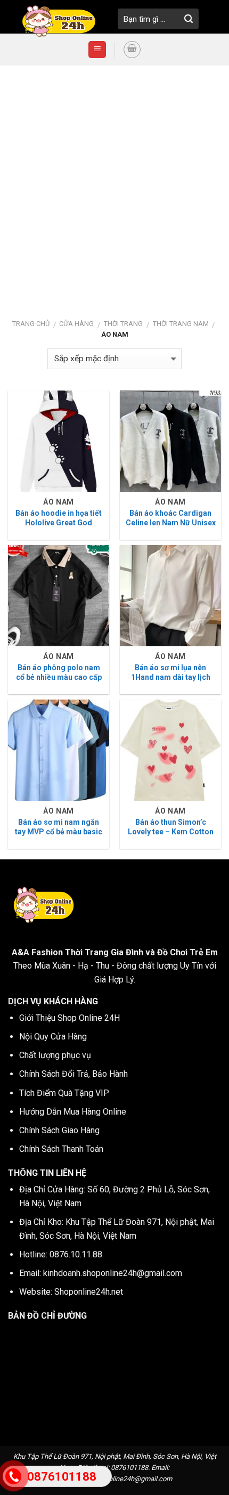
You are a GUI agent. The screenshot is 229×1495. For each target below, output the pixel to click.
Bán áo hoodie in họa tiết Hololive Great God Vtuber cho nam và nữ (58, 523)
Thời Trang (123, 324)
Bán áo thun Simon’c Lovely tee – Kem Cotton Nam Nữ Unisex (171, 832)
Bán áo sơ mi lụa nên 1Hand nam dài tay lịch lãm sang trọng (170, 677)
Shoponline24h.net (88, 1292)
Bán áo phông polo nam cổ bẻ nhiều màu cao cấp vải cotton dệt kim (59, 677)
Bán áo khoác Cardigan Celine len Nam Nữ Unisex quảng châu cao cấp (171, 523)
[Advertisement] (114, 185)
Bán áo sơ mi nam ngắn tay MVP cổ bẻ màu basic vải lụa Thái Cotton (58, 832)
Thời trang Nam (181, 324)
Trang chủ (31, 324)
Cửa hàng (76, 324)
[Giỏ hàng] (132, 49)
